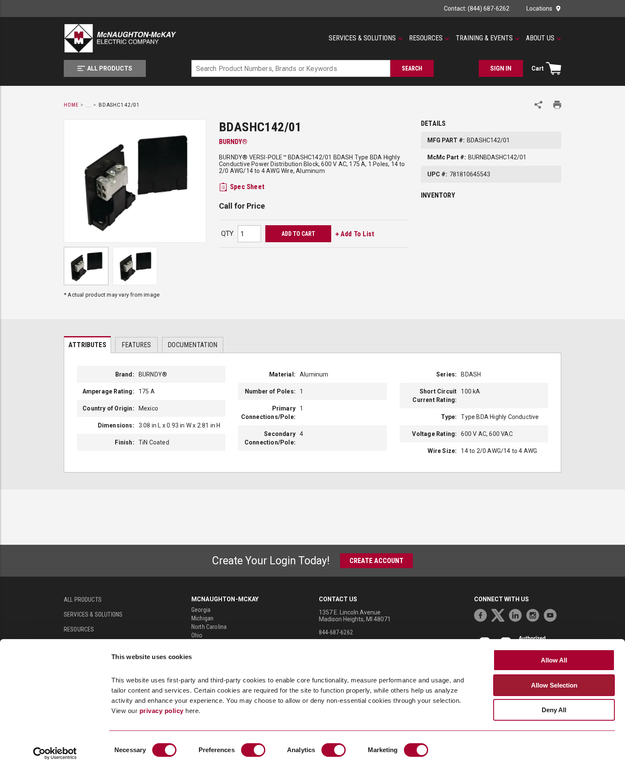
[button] (366, 38)
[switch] (253, 750)
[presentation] (87, 344)
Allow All (554, 660)
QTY (227, 233)
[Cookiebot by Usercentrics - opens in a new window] (55, 753)
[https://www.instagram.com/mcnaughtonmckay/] (534, 614)
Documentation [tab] (192, 345)
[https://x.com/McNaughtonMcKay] (500, 614)
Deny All (554, 709)
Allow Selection (554, 685)
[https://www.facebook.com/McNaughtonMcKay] (482, 614)
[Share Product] (538, 105)
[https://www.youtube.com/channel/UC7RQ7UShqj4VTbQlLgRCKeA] (552, 614)
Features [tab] (136, 345)
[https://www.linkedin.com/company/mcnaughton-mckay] (517, 614)
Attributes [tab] (87, 345)
